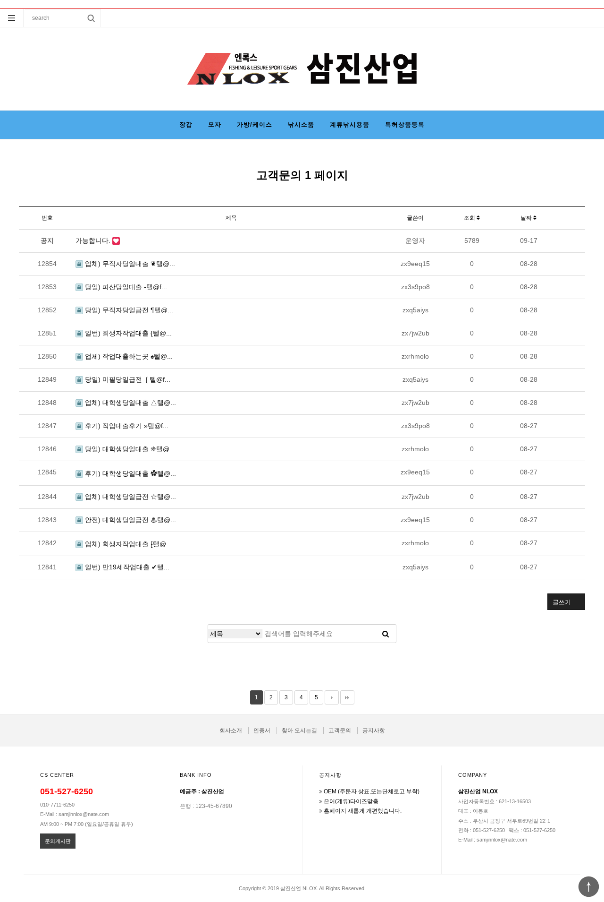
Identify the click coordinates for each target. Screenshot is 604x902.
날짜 (526, 218)
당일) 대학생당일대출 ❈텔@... (129, 449)
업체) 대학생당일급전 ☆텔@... (129, 496)
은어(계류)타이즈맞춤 (351, 801)
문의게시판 (58, 841)
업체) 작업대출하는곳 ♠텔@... (128, 356)
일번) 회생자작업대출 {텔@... (127, 333)
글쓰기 (562, 602)
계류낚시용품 (349, 124)
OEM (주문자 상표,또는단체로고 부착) (371, 791)
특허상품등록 (405, 124)
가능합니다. (94, 240)
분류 (12, 18)
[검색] (385, 634)
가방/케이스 (254, 124)
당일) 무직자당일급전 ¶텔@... (128, 310)
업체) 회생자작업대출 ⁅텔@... (127, 544)
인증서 (261, 730)
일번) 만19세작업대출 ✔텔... (126, 567)
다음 (332, 697)
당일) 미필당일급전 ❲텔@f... (126, 379)
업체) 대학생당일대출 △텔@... (129, 402)
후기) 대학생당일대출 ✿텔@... (129, 473)
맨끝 (347, 697)
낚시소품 (301, 124)
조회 (470, 218)
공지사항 (373, 730)
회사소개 (230, 730)
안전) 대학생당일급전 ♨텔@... (129, 520)
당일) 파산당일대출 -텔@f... (125, 287)
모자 (214, 124)
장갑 (186, 124)
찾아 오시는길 (299, 730)
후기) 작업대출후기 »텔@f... (125, 426)
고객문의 (339, 730)
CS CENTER (57, 775)
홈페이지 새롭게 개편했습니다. (363, 811)
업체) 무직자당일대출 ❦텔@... (129, 263)
